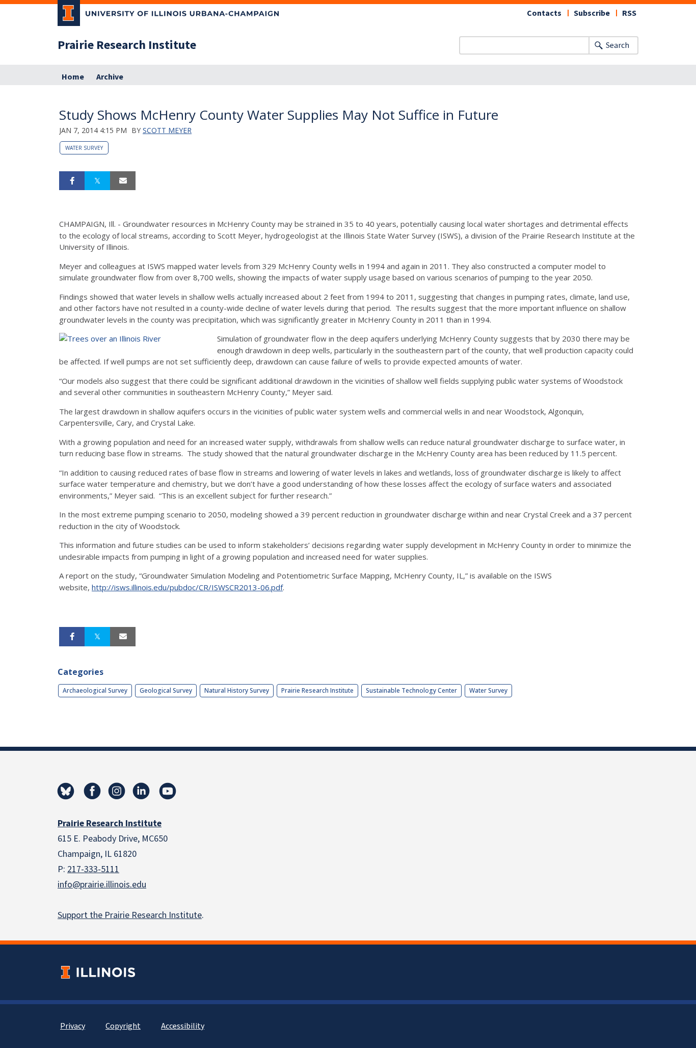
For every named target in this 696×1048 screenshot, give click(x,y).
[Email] (123, 181)
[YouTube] (167, 791)
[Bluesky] (66, 791)
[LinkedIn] (141, 791)
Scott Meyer (167, 130)
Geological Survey (166, 690)
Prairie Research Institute (127, 45)
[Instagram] (116, 791)
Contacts (544, 13)
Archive (109, 77)
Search (617, 45)
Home (73, 77)
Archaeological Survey (95, 690)
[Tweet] (97, 181)
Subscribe (592, 13)
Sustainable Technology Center (411, 690)
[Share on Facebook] (72, 181)
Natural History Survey (236, 690)
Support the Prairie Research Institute (130, 915)
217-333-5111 (93, 869)
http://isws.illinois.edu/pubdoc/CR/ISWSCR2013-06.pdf (187, 587)
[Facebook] (92, 791)
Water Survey (84, 147)
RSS (629, 13)
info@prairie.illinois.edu (102, 884)
